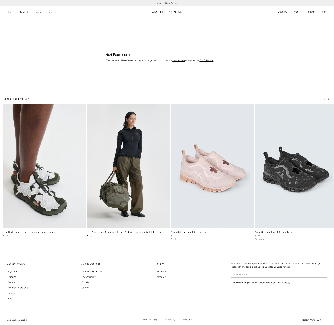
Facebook (161, 271)
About (39, 12)
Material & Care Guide (19, 287)
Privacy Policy (283, 282)
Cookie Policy (169, 319)
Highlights (24, 12)
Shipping (12, 277)
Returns (11, 282)
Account (282, 11)
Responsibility (89, 277)
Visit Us (52, 12)
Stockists (86, 282)
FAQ (10, 298)
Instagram (161, 277)
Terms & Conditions (149, 319)
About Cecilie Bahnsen (93, 271)
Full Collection (206, 60)
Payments (12, 271)
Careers (86, 287)
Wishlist (297, 11)
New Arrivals (171, 3)
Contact (11, 293)
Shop (9, 12)
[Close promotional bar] (331, 3)
